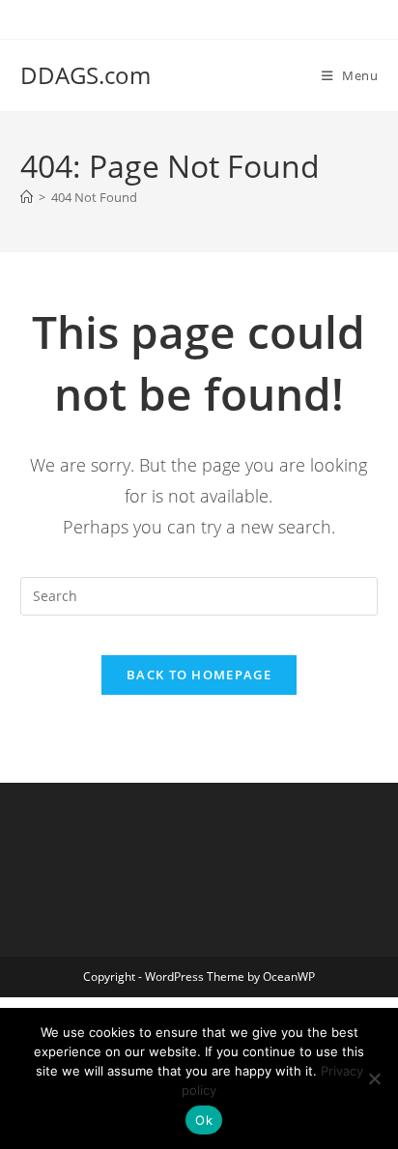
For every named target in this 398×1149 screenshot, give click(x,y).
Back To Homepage (199, 674)
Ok (204, 1120)
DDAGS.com (85, 75)
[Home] (26, 197)
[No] (374, 1078)
